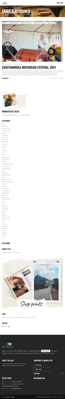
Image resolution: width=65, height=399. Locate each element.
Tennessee (52, 23)
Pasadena (4, 206)
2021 (6, 23)
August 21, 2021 (7, 64)
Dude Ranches (5, 159)
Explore (4, 162)
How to (4, 184)
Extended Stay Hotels (7, 164)
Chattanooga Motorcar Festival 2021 (29, 67)
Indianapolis (5, 188)
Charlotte (4, 146)
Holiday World (6, 175)
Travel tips (4, 228)
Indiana (4, 186)
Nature (27, 317)
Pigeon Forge (5, 208)
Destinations (5, 157)
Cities (3, 148)
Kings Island (5, 193)
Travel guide (5, 226)
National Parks (6, 199)
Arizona (4, 133)
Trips (3, 231)
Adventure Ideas (6, 128)
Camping (4, 144)
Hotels (3, 177)
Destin (3, 155)
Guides (22, 317)
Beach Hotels (5, 137)
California (4, 142)
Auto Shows (15, 23)
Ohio (3, 204)
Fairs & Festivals (27, 23)
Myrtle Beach (5, 197)
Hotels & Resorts (6, 179)
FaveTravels (18, 64)
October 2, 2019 (8, 381)
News (3, 202)
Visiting (4, 235)
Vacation (4, 233)
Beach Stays (5, 139)
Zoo (3, 237)
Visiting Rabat (16, 388)
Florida (4, 171)
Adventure (4, 126)
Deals (3, 153)
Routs (3, 213)
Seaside (4, 215)
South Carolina (6, 217)
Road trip (4, 211)
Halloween (4, 173)
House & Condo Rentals (8, 182)
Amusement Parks (6, 131)
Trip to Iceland (17, 381)
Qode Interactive (46, 397)
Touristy (4, 224)
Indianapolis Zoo (6, 191)
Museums (4, 195)
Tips (3, 222)
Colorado (4, 151)
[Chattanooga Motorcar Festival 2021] (32, 41)
